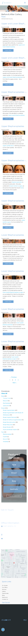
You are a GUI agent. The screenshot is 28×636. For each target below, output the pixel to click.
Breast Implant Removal (9, 417)
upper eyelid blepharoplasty (16, 115)
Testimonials (5, 593)
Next (15, 382)
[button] (14, 464)
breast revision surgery (16, 186)
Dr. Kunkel (5, 585)
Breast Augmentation (9, 410)
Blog (3, 595)
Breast (3, 408)
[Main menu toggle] (25, 2)
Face (2, 432)
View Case (8, 50)
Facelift (5, 436)
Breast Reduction (8, 424)
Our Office (4, 587)
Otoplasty (5, 441)
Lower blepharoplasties (12, 271)
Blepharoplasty (7, 434)
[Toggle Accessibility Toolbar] (3, 629)
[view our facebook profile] (2, 620)
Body (2, 396)
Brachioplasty (6, 403)
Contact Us (5, 599)
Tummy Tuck (6, 398)
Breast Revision (7, 427)
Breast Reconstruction (9, 422)
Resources (5, 597)
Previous (13, 377)
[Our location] (26, 620)
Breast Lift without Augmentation (12, 419)
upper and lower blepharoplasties (12, 77)
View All (4, 393)
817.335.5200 (7, 534)
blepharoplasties (17, 182)
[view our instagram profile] (8, 620)
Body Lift (5, 400)
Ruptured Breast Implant (10, 429)
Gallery (4, 591)
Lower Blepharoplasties (12, 235)
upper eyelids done (8, 145)
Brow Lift (5, 439)
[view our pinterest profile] (10, 620)
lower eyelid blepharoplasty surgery (13, 292)
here (22, 187)
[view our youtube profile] (6, 620)
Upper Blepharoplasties (12, 126)
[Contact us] (24, 620)
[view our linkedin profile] (4, 620)
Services (4, 589)
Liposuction (6, 405)
